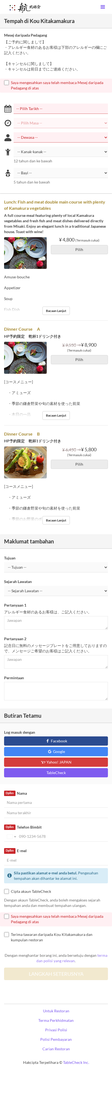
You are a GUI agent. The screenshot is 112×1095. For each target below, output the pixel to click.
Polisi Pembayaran (56, 1039)
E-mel (16, 850)
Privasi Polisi (56, 1030)
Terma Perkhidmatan (56, 1020)
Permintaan (14, 677)
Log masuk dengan (19, 732)
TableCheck (56, 772)
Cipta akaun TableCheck (31, 891)
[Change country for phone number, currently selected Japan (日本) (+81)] (11, 836)
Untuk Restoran (56, 1011)
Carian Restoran (56, 1048)
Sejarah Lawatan (18, 581)
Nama (16, 793)
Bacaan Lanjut (56, 311)
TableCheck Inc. (76, 1062)
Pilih (79, 249)
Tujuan (9, 558)
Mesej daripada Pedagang (25, 35)
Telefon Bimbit (23, 827)
